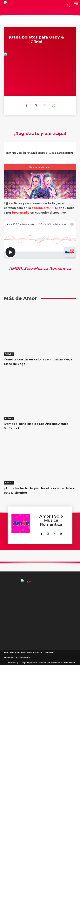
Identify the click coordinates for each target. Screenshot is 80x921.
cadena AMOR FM (45, 208)
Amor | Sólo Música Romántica (51, 520)
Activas (9, 354)
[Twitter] (35, 105)
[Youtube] (61, 532)
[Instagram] (48, 532)
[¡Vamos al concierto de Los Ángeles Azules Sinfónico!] (40, 395)
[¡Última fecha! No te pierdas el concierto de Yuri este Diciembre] (40, 459)
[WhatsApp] (53, 105)
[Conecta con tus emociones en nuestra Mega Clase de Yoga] (40, 330)
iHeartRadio (21, 212)
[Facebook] (26, 105)
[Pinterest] (44, 105)
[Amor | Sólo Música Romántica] (20, 525)
